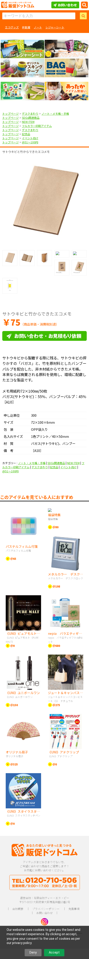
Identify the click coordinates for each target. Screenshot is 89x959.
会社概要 (17, 909)
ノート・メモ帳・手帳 (55, 113)
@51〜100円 (30, 142)
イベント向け (30, 138)
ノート (38, 27)
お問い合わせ (44, 913)
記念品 (26, 134)
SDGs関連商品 (30, 118)
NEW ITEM (28, 122)
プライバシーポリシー (46, 909)
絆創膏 (26, 27)
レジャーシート (54, 27)
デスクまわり (30, 113)
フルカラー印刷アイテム (37, 126)
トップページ (10, 113)
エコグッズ (12, 27)
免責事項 (73, 909)
